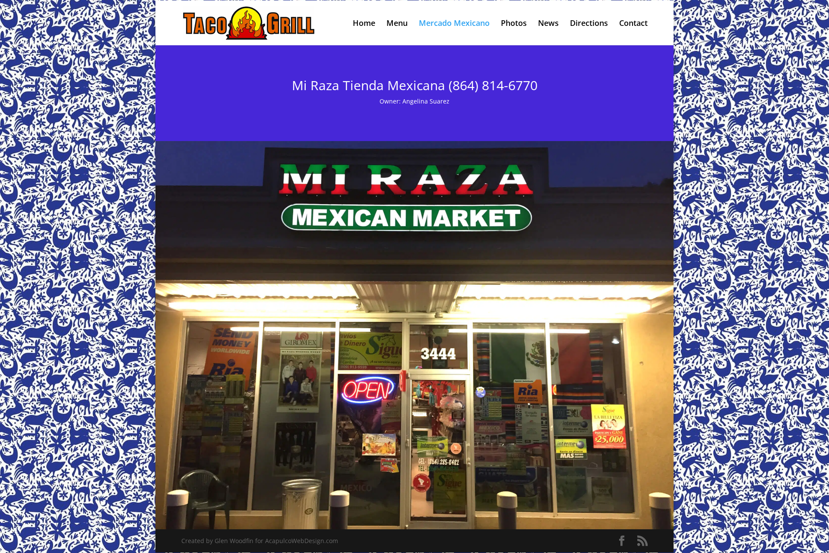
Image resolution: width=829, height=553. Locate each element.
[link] (248, 22)
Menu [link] (397, 24)
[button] (622, 541)
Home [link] (364, 24)
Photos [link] (514, 24)
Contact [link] (633, 24)
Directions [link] (589, 24)
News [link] (548, 24)
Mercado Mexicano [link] (454, 24)
